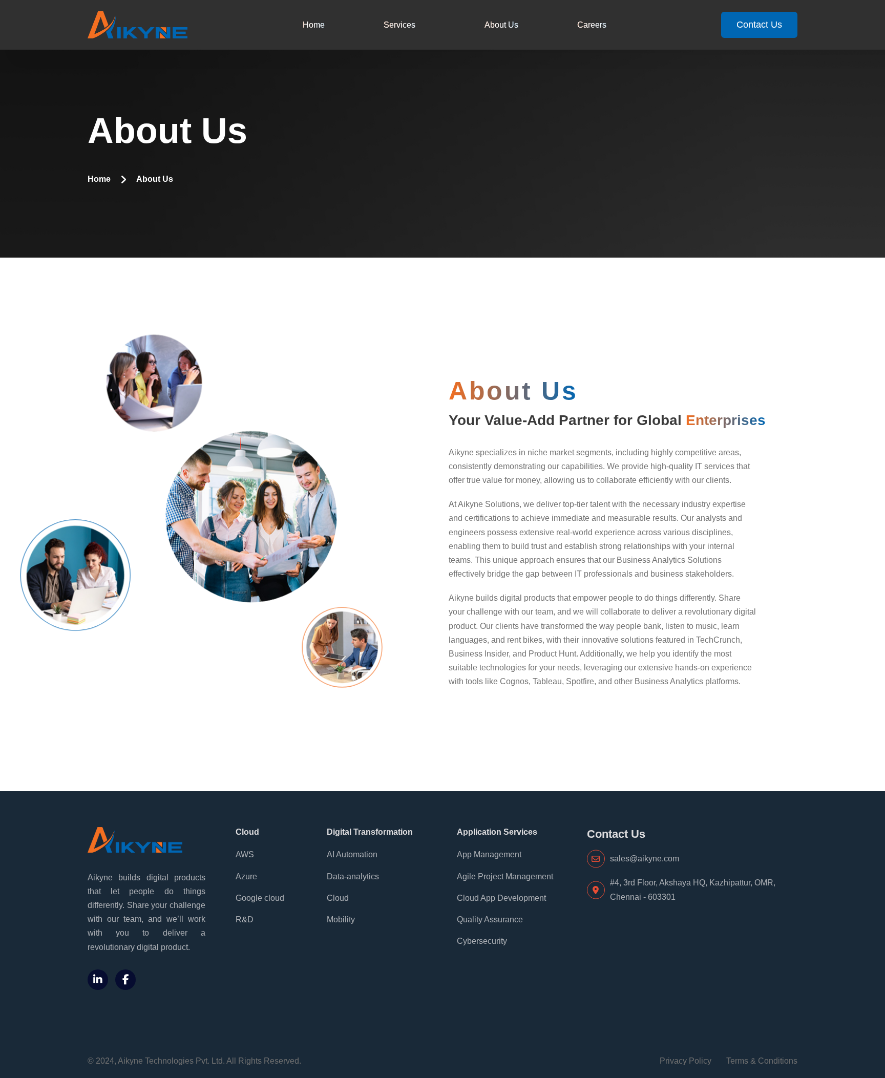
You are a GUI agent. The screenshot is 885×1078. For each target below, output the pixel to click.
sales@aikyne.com (644, 858)
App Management (489, 854)
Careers (591, 24)
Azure (246, 876)
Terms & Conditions (761, 1060)
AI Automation (352, 854)
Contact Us (759, 24)
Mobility (341, 919)
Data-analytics (353, 876)
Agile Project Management (505, 876)
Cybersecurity (482, 941)
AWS (245, 854)
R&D (245, 919)
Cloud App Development (501, 898)
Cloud (338, 898)
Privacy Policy (685, 1060)
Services (399, 24)
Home (314, 24)
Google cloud (260, 898)
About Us (501, 24)
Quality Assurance (490, 919)
